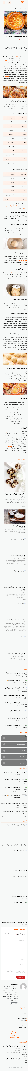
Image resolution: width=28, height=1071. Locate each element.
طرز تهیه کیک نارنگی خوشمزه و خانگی (11, 811)
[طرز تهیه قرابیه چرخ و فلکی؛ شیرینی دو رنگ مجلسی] (14, 833)
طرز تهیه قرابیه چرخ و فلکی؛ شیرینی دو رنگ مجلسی (14, 845)
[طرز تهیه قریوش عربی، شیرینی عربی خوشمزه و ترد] (24, 789)
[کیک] (14, 750)
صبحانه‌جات (15, 40)
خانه (26, 9)
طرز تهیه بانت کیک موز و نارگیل (12, 688)
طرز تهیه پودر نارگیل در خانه (18, 526)
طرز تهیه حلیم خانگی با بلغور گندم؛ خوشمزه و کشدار (14, 922)
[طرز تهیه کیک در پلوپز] (24, 712)
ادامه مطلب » (23, 506)
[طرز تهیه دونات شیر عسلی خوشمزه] (24, 773)
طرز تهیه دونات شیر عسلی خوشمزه (12, 772)
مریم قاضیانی (23, 42)
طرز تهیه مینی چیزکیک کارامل (13, 718)
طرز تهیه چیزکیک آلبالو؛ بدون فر (12, 726)
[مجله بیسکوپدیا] (14, 744)
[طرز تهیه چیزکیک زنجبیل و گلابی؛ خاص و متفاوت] (24, 805)
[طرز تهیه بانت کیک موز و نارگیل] (24, 689)
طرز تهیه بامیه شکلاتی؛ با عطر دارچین (16, 653)
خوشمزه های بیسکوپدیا (18, 9)
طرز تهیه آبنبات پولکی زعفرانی (18, 555)
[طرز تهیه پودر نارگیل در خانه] (14, 859)
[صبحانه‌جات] (14, 763)
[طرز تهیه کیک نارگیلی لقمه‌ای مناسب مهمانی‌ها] (24, 704)
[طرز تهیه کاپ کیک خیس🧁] (24, 682)
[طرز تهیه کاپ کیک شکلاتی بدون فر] (24, 697)
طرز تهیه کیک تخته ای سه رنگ (13, 673)
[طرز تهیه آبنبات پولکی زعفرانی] (14, 885)
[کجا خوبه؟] (14, 757)
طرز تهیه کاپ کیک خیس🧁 (13, 681)
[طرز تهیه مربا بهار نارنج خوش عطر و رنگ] (24, 781)
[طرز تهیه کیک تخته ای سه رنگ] (24, 675)
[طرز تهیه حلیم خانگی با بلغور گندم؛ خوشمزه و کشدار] (14, 911)
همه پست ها (14, 1004)
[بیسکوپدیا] (22, 2)
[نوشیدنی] (14, 738)
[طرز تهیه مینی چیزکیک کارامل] (24, 720)
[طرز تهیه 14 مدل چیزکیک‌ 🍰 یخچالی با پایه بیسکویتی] (24, 797)
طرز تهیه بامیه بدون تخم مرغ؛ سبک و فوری (15, 620)
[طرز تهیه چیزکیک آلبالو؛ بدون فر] (24, 727)
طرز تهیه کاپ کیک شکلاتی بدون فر (12, 695)
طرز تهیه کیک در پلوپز (15, 711)
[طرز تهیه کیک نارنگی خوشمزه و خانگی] (24, 813)
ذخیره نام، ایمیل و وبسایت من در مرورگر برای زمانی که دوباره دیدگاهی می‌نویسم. (15, 971)
